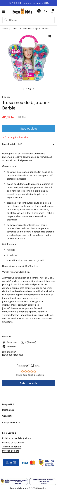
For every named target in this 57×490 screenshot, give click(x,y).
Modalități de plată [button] (12, 144)
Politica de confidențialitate (16, 438)
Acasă (5, 28)
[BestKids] (25, 11)
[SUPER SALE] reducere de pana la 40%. (28, 3)
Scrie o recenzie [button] (28, 383)
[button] (52, 11)
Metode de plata (10, 450)
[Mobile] (39, 12)
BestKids (41, 488)
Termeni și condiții (11, 446)
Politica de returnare (13, 442)
